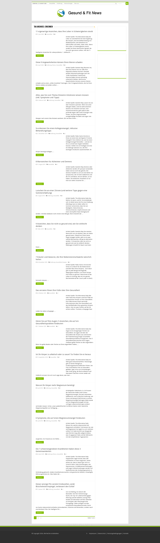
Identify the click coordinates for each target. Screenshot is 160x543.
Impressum (92, 533)
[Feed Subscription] (94, 27)
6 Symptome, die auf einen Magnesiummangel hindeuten (60, 418)
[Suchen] (127, 3)
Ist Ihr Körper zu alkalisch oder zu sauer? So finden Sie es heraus (63, 354)
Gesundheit (52, 3)
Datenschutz (102, 533)
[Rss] (116, 3)
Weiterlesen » (40, 55)
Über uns (76, 3)
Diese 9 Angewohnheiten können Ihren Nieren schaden (59, 62)
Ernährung (59, 3)
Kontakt (125, 533)
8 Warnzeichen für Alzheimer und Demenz (54, 161)
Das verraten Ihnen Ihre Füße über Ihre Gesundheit (58, 290)
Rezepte (64, 262)
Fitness (54, 65)
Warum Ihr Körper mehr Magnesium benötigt (55, 385)
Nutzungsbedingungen (114, 533)
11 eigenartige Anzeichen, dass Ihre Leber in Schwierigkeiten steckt (64, 31)
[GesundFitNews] (80, 12)
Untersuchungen (68, 3)
